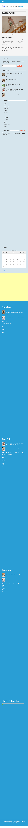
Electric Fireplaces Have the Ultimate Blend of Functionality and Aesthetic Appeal (14, 75)
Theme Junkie (16, 822)
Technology (6, 124)
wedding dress (20, 48)
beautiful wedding (10, 47)
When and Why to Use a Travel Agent (15, 317)
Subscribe (19, 65)
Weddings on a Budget (7, 37)
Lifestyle (6, 117)
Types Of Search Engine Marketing (14, 583)
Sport (5, 122)
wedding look (5, 50)
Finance (6, 108)
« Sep (3, 270)
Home (5, 115)
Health (5, 113)
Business (6, 105)
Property (6, 119)
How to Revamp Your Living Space (14, 94)
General (6, 112)
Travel (5, 126)
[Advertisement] (14, 287)
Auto (5, 103)
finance (7, 48)
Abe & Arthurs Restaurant (15, 821)
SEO (5, 121)
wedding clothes (13, 48)
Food (5, 110)
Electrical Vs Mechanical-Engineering (14, 574)
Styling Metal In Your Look (12, 79)
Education (6, 106)
